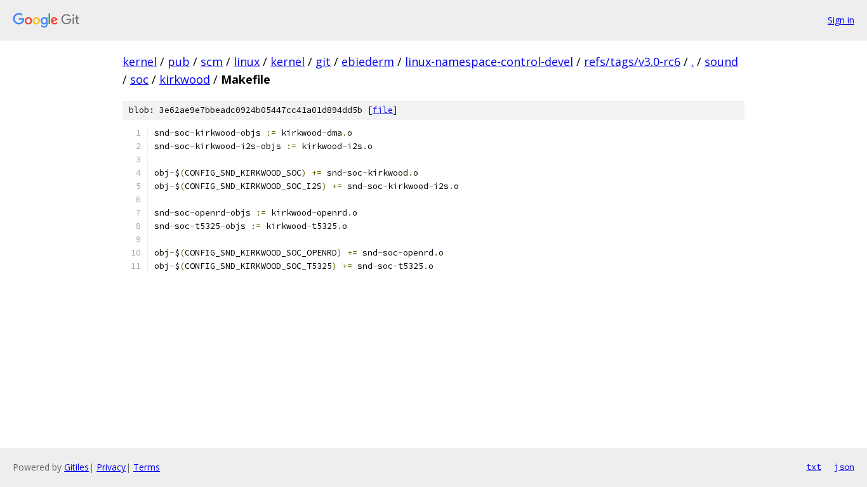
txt (813, 466)
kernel (139, 61)
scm (212, 61)
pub (179, 61)
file (383, 110)
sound (721, 61)
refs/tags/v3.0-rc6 (632, 61)
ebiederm (367, 61)
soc (139, 79)
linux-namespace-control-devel (489, 61)
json (844, 466)
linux (247, 61)
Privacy (111, 467)
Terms (146, 467)
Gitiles (76, 467)
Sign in (841, 20)
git (323, 61)
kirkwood (184, 79)
